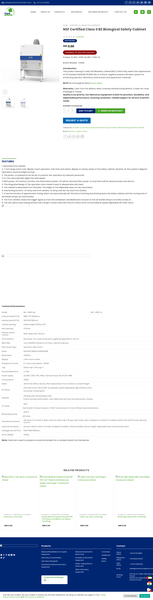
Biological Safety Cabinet (134, 128)
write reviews (70, 41)
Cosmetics (106, 552)
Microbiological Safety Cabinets (111, 128)
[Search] (149, 12)
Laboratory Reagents (49, 561)
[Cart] (142, 12)
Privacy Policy (14, 597)
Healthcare (106, 555)
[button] (111, 111)
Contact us (120, 12)
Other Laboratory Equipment (82, 570)
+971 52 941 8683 (136, 553)
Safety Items (104, 559)
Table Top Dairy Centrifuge (91, 517)
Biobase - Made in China (77, 131)
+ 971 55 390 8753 (136, 564)
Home (33, 12)
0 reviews (80, 37)
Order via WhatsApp (112, 111)
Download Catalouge (53, 577)
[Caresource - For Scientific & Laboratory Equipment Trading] (14, 12)
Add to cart (86, 110)
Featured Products (98, 12)
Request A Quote (77, 120)
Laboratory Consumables (51, 558)
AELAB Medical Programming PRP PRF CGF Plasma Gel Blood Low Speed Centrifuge (57, 519)
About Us (45, 12)
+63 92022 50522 (136, 559)
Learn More (97, 83)
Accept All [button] (145, 596)
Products (60, 12)
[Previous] (6, 59)
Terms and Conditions (34, 597)
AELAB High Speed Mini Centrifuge (131, 517)
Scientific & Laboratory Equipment (85, 25)
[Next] (55, 59)
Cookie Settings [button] (131, 596)
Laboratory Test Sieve (13, 517)
